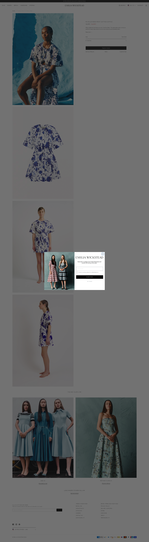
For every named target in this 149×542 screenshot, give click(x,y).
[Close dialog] (102, 254)
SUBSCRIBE (89, 277)
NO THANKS (89, 281)
